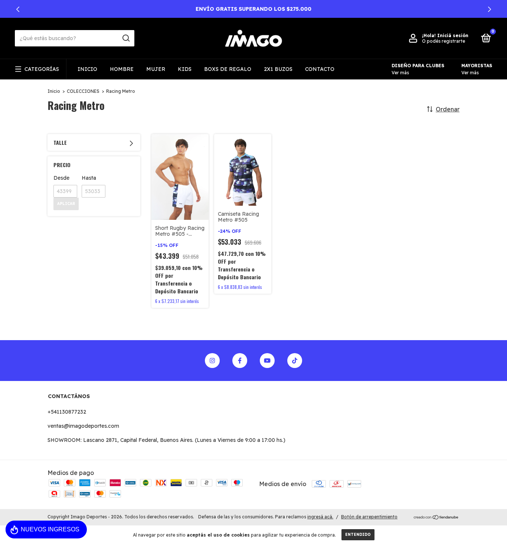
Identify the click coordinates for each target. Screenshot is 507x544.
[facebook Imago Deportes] (239, 360)
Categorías (41, 69)
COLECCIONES (83, 91)
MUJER (155, 69)
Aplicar (66, 203)
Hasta (89, 178)
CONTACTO (319, 69)
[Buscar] (126, 38)
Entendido (358, 534)
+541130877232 (67, 411)
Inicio (54, 91)
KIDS (185, 69)
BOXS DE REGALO (227, 69)
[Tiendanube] (436, 517)
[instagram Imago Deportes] (212, 360)
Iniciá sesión (452, 35)
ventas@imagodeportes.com (83, 426)
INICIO (87, 69)
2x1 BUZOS (278, 69)
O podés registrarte (443, 41)
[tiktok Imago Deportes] (294, 360)
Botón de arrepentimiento (369, 516)
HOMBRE (122, 69)
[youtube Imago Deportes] (267, 360)
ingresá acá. (320, 516)
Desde (61, 178)
